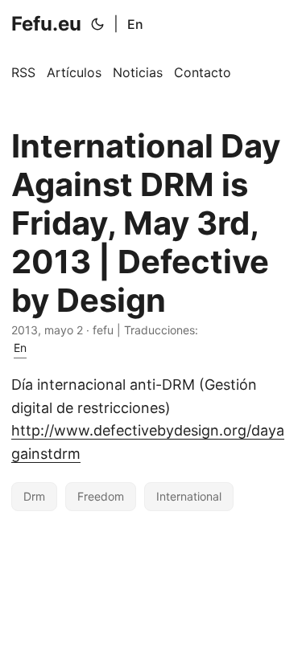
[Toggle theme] (97, 24)
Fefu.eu (46, 23)
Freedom (100, 496)
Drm (34, 496)
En (135, 24)
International (188, 496)
